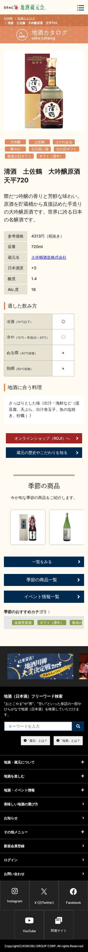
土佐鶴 (39, 142)
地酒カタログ (26, 18)
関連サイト (59, 930)
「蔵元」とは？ (37, 740)
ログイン (11, 860)
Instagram (14, 901)
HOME (8, 18)
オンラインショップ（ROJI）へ (42, 438)
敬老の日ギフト (19, 156)
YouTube (29, 931)
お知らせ (11, 818)
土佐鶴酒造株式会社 (48, 257)
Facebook (73, 902)
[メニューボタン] (81, 7)
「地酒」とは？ (69, 740)
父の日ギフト (66, 149)
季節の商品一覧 (41, 579)
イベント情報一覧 (41, 596)
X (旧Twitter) (44, 902)
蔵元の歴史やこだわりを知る (42, 452)
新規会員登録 (14, 846)
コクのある (63, 142)
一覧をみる (42, 561)
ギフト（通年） (51, 156)
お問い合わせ (14, 874)
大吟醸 (15, 142)
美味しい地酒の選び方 (21, 804)
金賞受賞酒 (23, 622)
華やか (15, 149)
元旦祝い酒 (39, 149)
